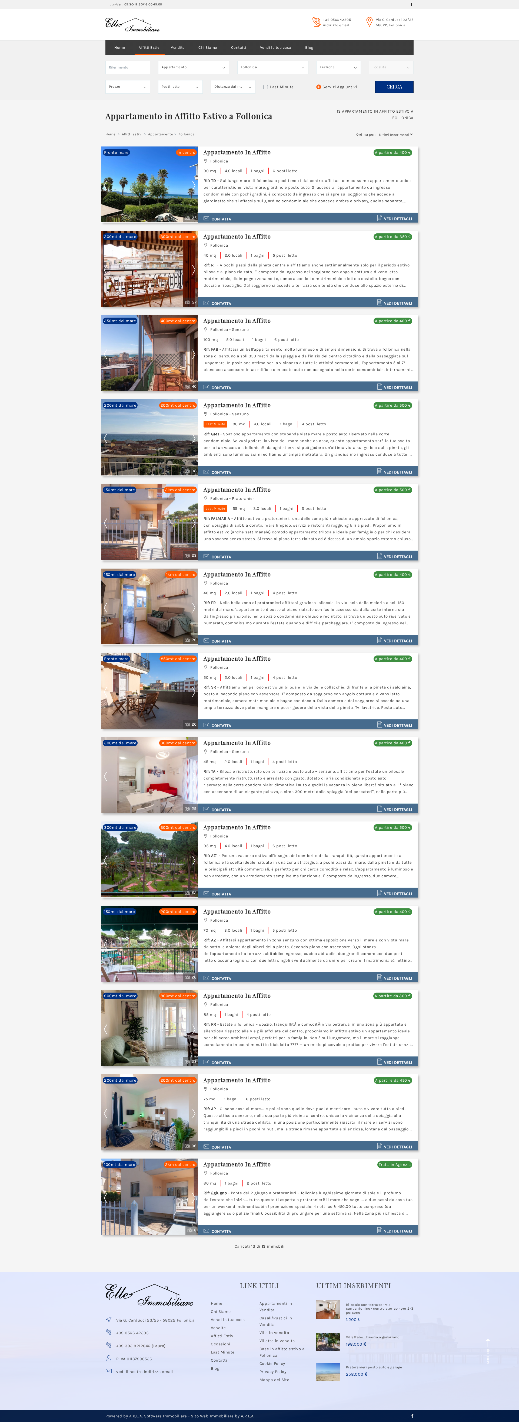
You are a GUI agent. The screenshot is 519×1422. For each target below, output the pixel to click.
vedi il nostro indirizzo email (144, 1371)
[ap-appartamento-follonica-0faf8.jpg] (149, 1197)
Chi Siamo (207, 47)
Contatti (238, 47)
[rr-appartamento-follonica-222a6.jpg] (149, 1112)
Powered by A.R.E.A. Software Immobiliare (146, 1416)
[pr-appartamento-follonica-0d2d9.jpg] (149, 691)
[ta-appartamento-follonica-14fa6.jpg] (149, 859)
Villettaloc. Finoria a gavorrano (373, 1337)
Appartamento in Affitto (237, 152)
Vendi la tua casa (275, 47)
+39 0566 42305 (337, 20)
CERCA (394, 86)
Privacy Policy (273, 1371)
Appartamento (160, 134)
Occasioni (220, 1344)
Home (119, 47)
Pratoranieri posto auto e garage (374, 1367)
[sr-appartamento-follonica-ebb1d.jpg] (149, 775)
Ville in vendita (274, 1332)
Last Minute (223, 1352)
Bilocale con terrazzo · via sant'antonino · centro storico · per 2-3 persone (380, 1309)
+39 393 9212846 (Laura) (141, 1345)
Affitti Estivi (150, 47)
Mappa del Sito (274, 1379)
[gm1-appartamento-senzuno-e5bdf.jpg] (149, 522)
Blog (309, 47)
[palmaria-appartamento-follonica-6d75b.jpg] (149, 607)
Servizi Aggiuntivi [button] (339, 86)
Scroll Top (488, 1356)
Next (194, 185)
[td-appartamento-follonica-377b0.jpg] (149, 269)
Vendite (178, 47)
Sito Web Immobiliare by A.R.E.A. (223, 1416)
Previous (109, 185)
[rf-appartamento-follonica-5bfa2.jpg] (149, 353)
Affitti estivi (132, 134)
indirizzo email (336, 25)
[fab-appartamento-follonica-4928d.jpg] (149, 437)
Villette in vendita (277, 1340)
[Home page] (132, 19)
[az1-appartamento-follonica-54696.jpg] (149, 944)
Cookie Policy (272, 1363)
